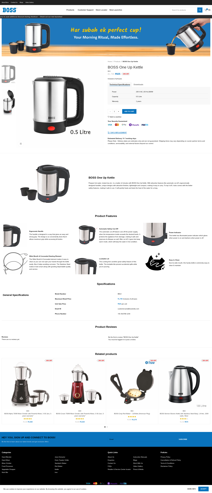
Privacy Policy (165, 457)
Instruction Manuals (140, 457)
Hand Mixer (6, 460)
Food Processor (7, 466)
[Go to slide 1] (104, 427)
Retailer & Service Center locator (119, 469)
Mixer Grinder (6, 463)
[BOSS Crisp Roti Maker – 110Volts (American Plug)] (132, 384)
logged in (121, 339)
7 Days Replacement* (118, 132)
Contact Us (112, 463)
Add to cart (129, 111)
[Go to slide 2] (107, 427)
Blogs (135, 460)
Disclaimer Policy (166, 466)
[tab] (120, 84)
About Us (111, 457)
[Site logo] (10, 10)
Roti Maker (58, 466)
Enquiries (111, 460)
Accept (203, 489)
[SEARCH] (199, 10)
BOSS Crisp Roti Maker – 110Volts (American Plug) (132, 414)
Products (117, 61)
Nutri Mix (5, 472)
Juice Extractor (60, 457)
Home (110, 61)
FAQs (110, 466)
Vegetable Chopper (8, 469)
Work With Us (138, 463)
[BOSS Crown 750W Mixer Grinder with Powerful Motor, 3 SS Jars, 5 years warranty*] (80, 384)
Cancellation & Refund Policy (171, 460)
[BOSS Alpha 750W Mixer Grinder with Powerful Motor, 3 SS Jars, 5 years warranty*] (28, 384)
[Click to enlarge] (21, 143)
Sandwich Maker (60, 463)
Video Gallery (138, 466)
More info (191, 489)
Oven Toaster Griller (62, 460)
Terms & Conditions (167, 463)
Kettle (57, 469)
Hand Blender (6, 457)
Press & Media (138, 469)
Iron (56, 472)
